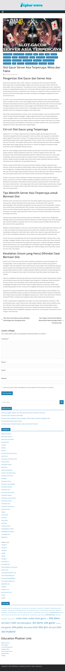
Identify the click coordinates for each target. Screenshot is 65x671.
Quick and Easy (7, 63)
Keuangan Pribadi (6, 464)
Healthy (41, 54)
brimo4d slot (4, 612)
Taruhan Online (5, 526)
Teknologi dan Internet (31, 63)
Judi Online (53, 54)
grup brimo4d (45, 612)
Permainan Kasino (17, 60)
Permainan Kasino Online (8, 498)
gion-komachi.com (6, 592)
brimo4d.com (5, 561)
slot (47, 618)
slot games (6, 627)
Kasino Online (7, 57)
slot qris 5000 (54, 627)
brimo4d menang (44, 610)
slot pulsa (17, 627)
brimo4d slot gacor (12, 612)
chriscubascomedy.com (8, 575)
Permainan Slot (37, 60)
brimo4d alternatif (17, 608)
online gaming (49, 615)
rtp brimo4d (4, 618)
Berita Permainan (8, 54)
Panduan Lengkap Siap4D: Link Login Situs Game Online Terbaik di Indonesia (23, 413)
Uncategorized (42, 63)
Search (62, 402)
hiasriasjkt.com (5, 564)
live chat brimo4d (33, 614)
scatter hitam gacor (37, 618)
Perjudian (32, 57)
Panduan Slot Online (7, 476)
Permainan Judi (7, 60)
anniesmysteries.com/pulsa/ (9, 567)
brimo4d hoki (40, 608)
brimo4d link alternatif (55, 608)
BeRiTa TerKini (5, 643)
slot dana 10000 (8, 622)
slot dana (4, 517)
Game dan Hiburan (6, 436)
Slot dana (54, 618)
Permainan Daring (6, 487)
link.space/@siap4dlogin (8, 578)
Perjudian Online (41, 57)
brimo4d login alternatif (20, 610)
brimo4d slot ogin (37, 612)
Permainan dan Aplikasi (52, 57)
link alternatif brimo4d (15, 614)
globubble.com (5, 584)
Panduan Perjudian (23, 57)
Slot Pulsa (4, 523)
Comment (5, 339)
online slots (57, 615)
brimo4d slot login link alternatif (25, 612)
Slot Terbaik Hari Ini (7, 651)
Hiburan (47, 54)
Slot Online (4, 520)
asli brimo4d (4, 608)
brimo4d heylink (32, 608)
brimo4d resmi (51, 610)
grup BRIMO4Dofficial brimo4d (56, 612)
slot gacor (4, 545)
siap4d (3, 553)
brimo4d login (11, 610)
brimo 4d (10, 608)
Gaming (35, 54)
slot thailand (8, 631)
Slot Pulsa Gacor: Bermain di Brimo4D (12, 415)
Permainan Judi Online (7, 492)
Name (3, 362)
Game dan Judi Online (19, 54)
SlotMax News (5, 649)
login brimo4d (41, 614)
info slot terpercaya (6, 647)
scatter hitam (22, 618)
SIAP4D (3, 655)
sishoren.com (5, 589)
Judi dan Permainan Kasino (9, 453)
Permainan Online (27, 60)
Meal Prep (14, 57)
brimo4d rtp (58, 610)
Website (4, 378)
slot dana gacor (24, 622)
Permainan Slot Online (48, 60)
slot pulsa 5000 (31, 627)
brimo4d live (4, 610)
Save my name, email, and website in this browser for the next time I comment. (29, 387)
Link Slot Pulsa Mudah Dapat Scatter (11, 421)
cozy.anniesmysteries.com (8, 572)
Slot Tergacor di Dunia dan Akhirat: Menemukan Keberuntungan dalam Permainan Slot (50, 320)
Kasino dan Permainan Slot (9, 459)
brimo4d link (47, 608)
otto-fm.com (4, 570)
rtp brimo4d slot (11, 618)
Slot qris (43, 627)
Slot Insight (4, 645)
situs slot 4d (21, 63)
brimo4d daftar (24, 608)
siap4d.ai (4, 586)
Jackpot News (5, 653)
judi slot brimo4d (5, 614)
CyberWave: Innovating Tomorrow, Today (23, 666)
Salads (14, 63)
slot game (58, 623)
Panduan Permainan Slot (8, 473)
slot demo (37, 622)
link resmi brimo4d (24, 614)
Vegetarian (50, 63)
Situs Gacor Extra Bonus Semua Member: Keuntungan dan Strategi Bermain (16, 319)
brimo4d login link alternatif (33, 610)
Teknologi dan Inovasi (7, 529)
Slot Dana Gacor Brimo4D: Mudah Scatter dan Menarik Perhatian (19, 424)
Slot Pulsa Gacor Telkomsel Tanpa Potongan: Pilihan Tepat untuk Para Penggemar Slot (25, 418)
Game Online (29, 54)
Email (3, 370)
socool (15, 74)
